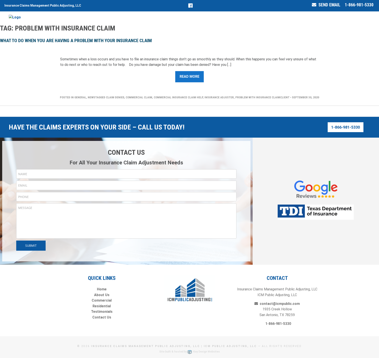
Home (102, 289)
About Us (101, 295)
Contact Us (101, 317)
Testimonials (102, 311)
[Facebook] (190, 6)
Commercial (102, 300)
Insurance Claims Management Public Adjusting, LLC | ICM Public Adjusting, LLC (174, 346)
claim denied (115, 97)
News (91, 97)
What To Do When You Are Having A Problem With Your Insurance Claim (76, 40)
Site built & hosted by (189, 351)
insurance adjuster (219, 97)
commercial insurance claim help (178, 97)
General (80, 97)
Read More (189, 76)
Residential (102, 306)
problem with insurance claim (257, 97)
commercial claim (139, 97)
